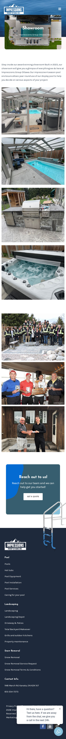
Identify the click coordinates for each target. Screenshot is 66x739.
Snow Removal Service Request (21, 663)
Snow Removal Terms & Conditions (23, 669)
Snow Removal (12, 657)
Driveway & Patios (14, 623)
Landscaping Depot (15, 617)
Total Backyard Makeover (17, 629)
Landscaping (11, 610)
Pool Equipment (13, 576)
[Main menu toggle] (59, 9)
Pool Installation (13, 582)
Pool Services (11, 588)
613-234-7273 (11, 691)
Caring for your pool (15, 595)
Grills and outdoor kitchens (19, 635)
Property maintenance (16, 641)
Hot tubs (9, 570)
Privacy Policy (13, 706)
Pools (7, 564)
